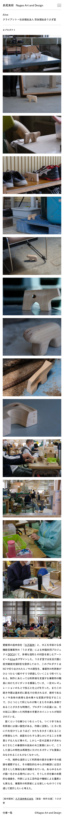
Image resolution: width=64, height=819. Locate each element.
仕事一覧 (7, 812)
